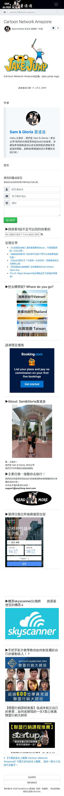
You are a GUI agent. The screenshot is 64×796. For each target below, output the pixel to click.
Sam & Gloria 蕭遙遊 (21, 29)
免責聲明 (32, 777)
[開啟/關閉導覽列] (56, 4)
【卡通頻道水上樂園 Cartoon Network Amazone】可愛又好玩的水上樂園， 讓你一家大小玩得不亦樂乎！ (32, 761)
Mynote (36, 791)
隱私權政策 (32, 782)
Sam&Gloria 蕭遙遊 (26, 788)
